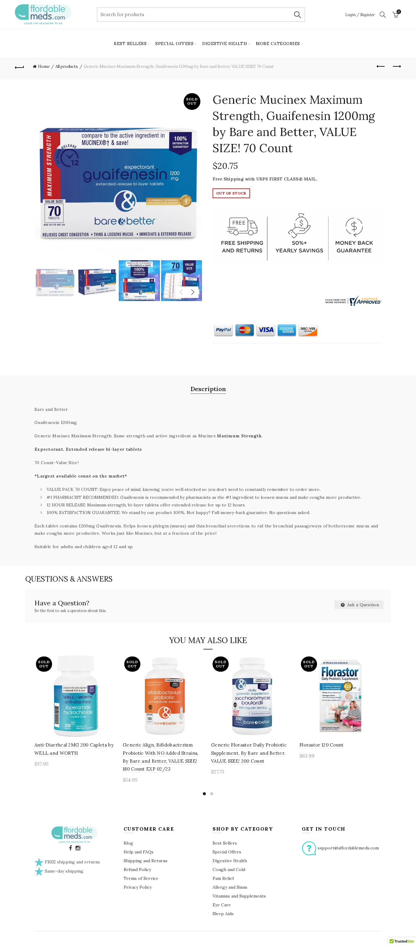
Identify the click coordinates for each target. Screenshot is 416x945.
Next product (396, 67)
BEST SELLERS (130, 43)
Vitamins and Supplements (239, 896)
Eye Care (222, 905)
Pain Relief (223, 878)
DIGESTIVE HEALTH (224, 43)
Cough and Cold (229, 869)
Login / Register (360, 14)
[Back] (19, 67)
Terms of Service (141, 878)
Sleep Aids (223, 913)
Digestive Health (230, 860)
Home (44, 66)
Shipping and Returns (145, 860)
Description (208, 389)
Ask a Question (362, 604)
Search (297, 14)
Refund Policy (137, 869)
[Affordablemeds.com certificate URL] (353, 300)
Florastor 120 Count (321, 745)
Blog (128, 843)
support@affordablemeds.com (348, 847)
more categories (278, 43)
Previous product (381, 67)
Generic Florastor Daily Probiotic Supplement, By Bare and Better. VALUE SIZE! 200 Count (249, 753)
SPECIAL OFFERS (174, 43)
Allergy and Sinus (230, 887)
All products (66, 66)
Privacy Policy (138, 887)
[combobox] (201, 14)
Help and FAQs (138, 852)
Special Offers (227, 852)
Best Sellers (225, 843)
